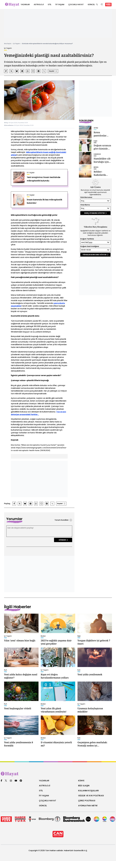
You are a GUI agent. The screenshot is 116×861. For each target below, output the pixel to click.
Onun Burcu (85, 205)
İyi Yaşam (16, 44)
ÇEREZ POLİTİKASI (86, 800)
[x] (6, 781)
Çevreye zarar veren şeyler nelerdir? (44, 375)
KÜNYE (81, 780)
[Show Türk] (104, 819)
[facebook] (1, 781)
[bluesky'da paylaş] (17, 71)
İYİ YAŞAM (44, 795)
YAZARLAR (44, 780)
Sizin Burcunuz (86, 197)
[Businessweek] (77, 819)
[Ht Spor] (32, 819)
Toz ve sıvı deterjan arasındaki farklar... (38, 413)
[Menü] (101, 5)
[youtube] (16, 781)
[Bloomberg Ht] (49, 819)
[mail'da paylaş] (33, 71)
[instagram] (11, 781)
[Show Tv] (96, 819)
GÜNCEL (43, 805)
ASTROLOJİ (44, 785)
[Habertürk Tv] (20, 819)
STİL (41, 790)
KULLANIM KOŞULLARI (88, 790)
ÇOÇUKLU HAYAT (47, 800)
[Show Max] (112, 819)
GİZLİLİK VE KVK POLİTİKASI (91, 795)
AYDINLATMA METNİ (87, 805)
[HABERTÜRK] (108, 4)
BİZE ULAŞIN (83, 785)
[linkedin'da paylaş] (22, 71)
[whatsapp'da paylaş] (27, 71)
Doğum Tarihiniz (87, 239)
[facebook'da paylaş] (6, 71)
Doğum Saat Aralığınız (89, 246)
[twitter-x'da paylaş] (11, 71)
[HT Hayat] (58, 774)
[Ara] (97, 4)
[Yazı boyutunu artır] (44, 71)
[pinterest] (21, 781)
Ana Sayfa (7, 44)
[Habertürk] (6, 819)
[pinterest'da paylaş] (38, 71)
